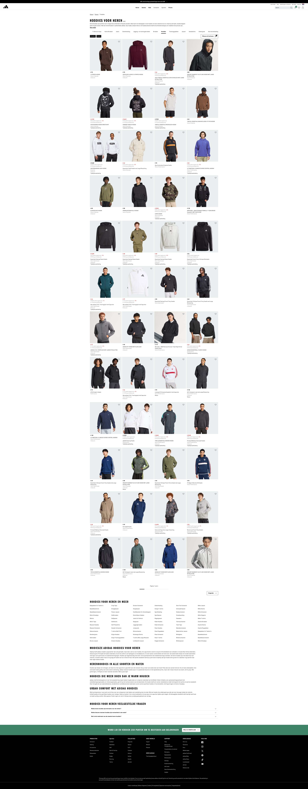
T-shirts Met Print (116, 631)
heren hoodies (177, 655)
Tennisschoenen (180, 621)
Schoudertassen (180, 609)
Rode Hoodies (158, 621)
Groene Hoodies (115, 641)
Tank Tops (179, 625)
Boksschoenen (94, 631)
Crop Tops (114, 605)
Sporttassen (158, 615)
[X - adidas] (209, 751)
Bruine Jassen (94, 641)
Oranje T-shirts (159, 609)
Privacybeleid (155, 785)
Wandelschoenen (181, 628)
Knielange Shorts (138, 634)
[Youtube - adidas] (209, 764)
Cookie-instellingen (133, 785)
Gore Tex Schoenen (181, 605)
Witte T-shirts (202, 618)
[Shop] (5, 7)
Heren (137, 7)
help (278, 4)
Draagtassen (115, 609)
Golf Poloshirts (115, 625)
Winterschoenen (180, 637)
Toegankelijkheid (176, 785)
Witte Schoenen (202, 612)
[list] (154, 32)
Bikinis (92, 618)
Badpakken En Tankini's (96, 605)
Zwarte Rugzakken (203, 628)
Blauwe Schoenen (95, 628)
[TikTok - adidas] (209, 760)
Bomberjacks (93, 634)
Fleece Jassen (115, 612)
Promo (170, 7)
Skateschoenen (180, 612)
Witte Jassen (201, 605)
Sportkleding (158, 612)
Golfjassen (114, 618)
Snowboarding (180, 615)
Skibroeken (93, 637)
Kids (149, 7)
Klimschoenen (137, 631)
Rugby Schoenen (159, 641)
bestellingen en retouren (285, 4)
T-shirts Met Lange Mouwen (141, 637)
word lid (299, 4)
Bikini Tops (93, 621)
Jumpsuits (136, 628)
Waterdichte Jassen (181, 631)
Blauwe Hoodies (94, 625)
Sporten (164, 7)
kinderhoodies (94, 694)
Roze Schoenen (159, 634)
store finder (273, 4)
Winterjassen (180, 641)
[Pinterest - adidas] (209, 755)
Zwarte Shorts (202, 625)
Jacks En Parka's (138, 618)
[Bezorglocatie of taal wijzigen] (303, 4)
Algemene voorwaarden (165, 785)
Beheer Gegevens (142, 785)
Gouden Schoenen (116, 628)
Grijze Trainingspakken (117, 637)
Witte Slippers (202, 615)
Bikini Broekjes (94, 615)
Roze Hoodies (158, 628)
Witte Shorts (201, 609)
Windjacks (179, 634)
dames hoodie (100, 659)
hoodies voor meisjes (113, 694)
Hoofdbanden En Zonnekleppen (142, 612)
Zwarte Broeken (202, 621)
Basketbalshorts (94, 609)
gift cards (294, 4)
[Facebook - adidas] (209, 742)
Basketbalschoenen (95, 612)
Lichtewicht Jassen (138, 641)
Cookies (149, 785)
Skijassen (135, 621)
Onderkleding (158, 605)
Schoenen (156, 7)
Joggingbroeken (137, 625)
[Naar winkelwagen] (303, 8)
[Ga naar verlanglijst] (299, 8)
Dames (144, 7)
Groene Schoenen (138, 605)
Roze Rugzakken (159, 631)
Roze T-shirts (158, 637)
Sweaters (178, 618)
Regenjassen (158, 618)
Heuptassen (136, 609)
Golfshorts (114, 621)
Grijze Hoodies (115, 634)
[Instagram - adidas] (209, 747)
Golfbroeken (114, 615)
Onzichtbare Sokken (138, 615)
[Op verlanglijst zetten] (119, 41)
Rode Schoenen (159, 625)
